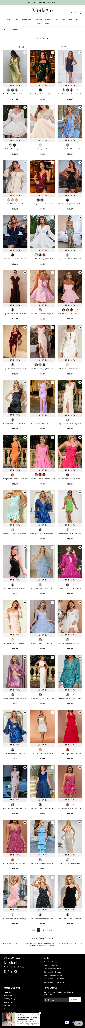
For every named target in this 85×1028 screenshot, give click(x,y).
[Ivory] (40, 365)
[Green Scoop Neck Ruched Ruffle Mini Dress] (70, 508)
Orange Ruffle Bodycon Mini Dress (15, 479)
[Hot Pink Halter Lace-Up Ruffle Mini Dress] (70, 453)
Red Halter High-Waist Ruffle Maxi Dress (70, 754)
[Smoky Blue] (40, 585)
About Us (7, 992)
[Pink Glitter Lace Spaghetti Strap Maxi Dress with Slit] (42, 343)
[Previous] (5, 2)
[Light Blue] (12, 200)
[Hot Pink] (67, 475)
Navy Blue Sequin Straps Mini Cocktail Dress (70, 94)
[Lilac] (40, 420)
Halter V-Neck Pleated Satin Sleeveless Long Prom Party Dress (15, 94)
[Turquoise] (67, 694)
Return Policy (8, 1002)
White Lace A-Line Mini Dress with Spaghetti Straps (42, 753)
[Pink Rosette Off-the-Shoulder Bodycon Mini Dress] (15, 618)
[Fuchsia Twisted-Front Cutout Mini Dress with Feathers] (15, 673)
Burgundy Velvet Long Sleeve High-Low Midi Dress (15, 369)
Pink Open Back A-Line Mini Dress (42, 479)
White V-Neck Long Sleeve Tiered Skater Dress (42, 259)
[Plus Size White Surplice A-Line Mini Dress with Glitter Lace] (70, 618)
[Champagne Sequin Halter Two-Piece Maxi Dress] (70, 838)
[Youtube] (15, 971)
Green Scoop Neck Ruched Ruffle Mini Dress (70, 534)
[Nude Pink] (12, 804)
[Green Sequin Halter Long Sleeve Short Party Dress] (42, 68)
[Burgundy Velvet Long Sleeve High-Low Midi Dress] (15, 343)
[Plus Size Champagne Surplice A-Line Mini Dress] (42, 123)
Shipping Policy (9, 999)
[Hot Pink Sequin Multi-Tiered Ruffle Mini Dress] (70, 783)
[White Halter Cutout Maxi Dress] (42, 673)
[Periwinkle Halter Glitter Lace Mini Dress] (70, 123)
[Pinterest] (8, 971)
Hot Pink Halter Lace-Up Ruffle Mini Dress (70, 479)
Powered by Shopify (23, 1024)
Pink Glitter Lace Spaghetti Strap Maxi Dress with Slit (42, 369)
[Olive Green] (44, 475)
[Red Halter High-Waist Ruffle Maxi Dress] (70, 728)
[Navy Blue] (63, 90)
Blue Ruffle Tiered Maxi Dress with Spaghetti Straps (42, 863)
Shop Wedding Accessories (54, 982)
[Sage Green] (67, 255)
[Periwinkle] (67, 145)
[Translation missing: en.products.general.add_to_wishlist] (25, 52)
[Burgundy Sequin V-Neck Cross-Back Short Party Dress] (42, 178)
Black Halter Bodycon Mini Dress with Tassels (15, 589)
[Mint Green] (12, 530)
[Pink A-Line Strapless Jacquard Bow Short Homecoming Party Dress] (42, 288)
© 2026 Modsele (10, 1024)
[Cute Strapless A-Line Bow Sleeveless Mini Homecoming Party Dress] (70, 288)
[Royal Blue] (12, 255)
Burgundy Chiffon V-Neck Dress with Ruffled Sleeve (15, 314)
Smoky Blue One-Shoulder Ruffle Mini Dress (42, 589)
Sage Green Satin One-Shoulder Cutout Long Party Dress (70, 259)
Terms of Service (10, 1012)
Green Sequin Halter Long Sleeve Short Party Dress (42, 94)
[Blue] (67, 90)
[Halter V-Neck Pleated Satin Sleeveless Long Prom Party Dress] (15, 68)
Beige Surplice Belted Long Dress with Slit (70, 424)
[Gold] (42, 200)
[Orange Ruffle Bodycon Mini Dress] (15, 453)
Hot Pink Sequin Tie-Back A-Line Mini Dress (15, 863)
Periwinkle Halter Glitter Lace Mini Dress (70, 149)
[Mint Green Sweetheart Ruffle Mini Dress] (15, 508)
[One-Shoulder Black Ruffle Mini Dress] (15, 398)
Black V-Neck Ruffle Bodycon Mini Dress (70, 918)
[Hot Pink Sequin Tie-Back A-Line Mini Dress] (15, 838)
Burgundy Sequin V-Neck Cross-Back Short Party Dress (42, 204)
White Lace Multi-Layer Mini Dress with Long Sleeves (15, 149)
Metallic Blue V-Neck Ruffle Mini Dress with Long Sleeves (42, 534)
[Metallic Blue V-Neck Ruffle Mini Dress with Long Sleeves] (42, 508)
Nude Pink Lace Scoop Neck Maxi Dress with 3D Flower (15, 808)
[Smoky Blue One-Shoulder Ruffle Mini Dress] (42, 563)
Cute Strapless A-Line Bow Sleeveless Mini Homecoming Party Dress (70, 314)
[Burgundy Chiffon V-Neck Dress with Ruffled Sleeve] (15, 288)
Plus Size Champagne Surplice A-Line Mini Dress (42, 149)
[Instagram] (5, 971)
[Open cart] (80, 12)
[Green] (16, 90)
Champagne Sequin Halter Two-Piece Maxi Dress (70, 863)
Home (4, 29)
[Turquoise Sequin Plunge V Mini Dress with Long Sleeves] (70, 673)
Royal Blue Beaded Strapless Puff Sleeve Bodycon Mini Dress (15, 259)
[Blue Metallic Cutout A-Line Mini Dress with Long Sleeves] (15, 728)
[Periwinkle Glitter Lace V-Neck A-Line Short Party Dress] (42, 618)
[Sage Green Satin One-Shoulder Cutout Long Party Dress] (70, 233)
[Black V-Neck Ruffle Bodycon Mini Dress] (70, 893)
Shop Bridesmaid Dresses (53, 968)
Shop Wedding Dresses (52, 972)
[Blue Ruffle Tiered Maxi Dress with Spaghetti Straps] (42, 838)
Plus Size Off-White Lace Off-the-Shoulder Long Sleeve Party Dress (15, 204)
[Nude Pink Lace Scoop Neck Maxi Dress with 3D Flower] (15, 783)
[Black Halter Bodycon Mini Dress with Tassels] (15, 563)
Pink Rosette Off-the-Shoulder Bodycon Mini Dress (15, 644)
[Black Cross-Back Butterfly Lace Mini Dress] (42, 893)
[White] (10, 145)
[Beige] (67, 420)
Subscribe (75, 1000)
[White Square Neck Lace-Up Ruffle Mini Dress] (70, 343)
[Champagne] (40, 145)
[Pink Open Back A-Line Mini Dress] (42, 453)
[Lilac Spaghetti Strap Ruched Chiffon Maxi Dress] (42, 398)
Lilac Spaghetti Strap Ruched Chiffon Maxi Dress (42, 424)
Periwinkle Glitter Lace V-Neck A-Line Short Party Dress (42, 644)
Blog (5, 1015)
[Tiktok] (12, 971)
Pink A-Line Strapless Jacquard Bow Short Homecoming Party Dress (42, 314)
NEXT (51, 930)
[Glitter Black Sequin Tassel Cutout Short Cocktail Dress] (70, 178)
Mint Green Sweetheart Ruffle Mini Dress (15, 534)
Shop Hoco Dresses (51, 965)
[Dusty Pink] (16, 200)
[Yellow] (8, 90)
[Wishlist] (76, 12)
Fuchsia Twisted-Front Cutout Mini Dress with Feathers (15, 698)
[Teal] (12, 90)
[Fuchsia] (67, 585)
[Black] (14, 145)
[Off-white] (8, 200)
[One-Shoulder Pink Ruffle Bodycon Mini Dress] (15, 893)
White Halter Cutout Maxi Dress (42, 698)
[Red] (71, 90)
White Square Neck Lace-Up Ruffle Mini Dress (70, 369)
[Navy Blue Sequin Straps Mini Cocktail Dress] (70, 68)
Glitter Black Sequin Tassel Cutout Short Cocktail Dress (70, 204)
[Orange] (12, 475)
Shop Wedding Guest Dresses (54, 979)
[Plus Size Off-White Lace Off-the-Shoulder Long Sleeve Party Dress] (15, 178)
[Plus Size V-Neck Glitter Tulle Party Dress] (42, 783)
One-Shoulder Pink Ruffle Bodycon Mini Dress (15, 919)
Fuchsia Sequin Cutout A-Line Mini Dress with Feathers (70, 589)
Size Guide (8, 995)
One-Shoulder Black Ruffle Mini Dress (15, 424)
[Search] (67, 12)
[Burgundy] (38, 200)
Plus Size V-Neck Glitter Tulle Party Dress (42, 809)
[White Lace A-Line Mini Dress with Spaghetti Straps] (42, 728)
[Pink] (40, 310)
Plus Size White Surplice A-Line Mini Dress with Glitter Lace (70, 644)
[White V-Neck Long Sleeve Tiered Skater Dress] (42, 233)
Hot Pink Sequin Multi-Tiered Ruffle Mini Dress (70, 809)
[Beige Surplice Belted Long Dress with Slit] (70, 398)
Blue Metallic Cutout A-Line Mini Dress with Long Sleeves (15, 754)
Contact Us (8, 1009)
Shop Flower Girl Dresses (53, 975)
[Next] (80, 2)
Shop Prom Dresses (51, 962)
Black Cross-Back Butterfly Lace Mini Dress (42, 919)
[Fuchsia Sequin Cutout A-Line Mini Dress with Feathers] (70, 563)
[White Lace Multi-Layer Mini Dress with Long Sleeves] (15, 123)
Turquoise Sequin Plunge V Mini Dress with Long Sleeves (70, 698)
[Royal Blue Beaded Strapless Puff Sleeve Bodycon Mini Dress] (15, 233)
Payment (7, 1005)
